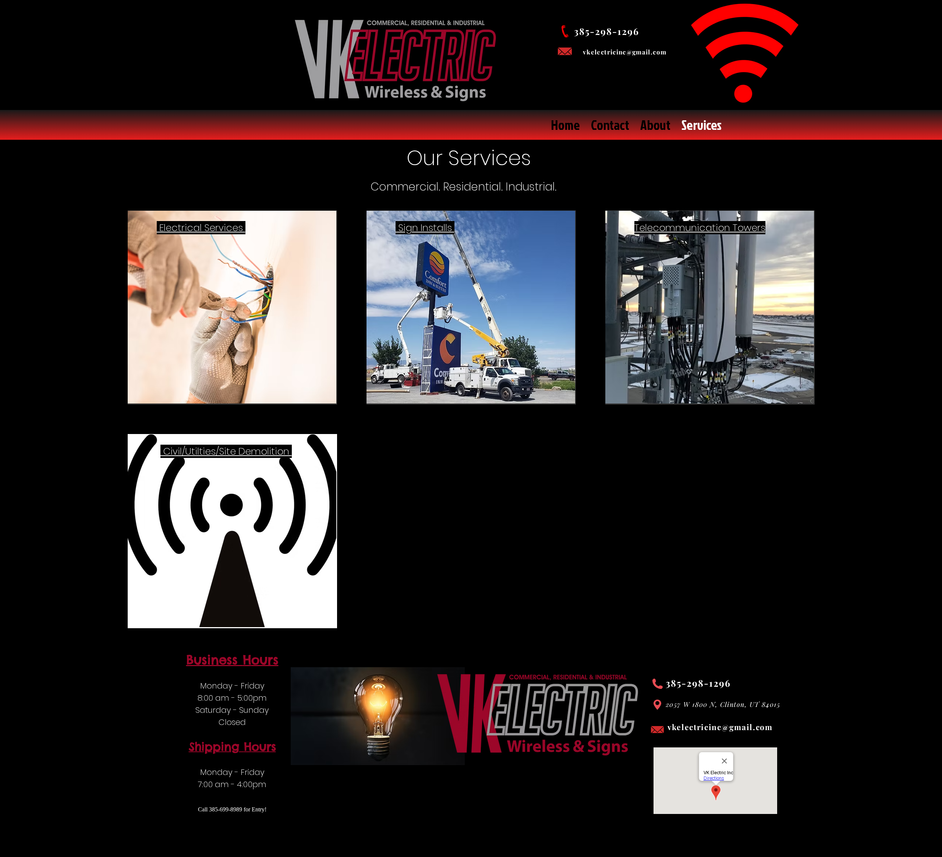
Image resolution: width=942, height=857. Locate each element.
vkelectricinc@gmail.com (720, 727)
